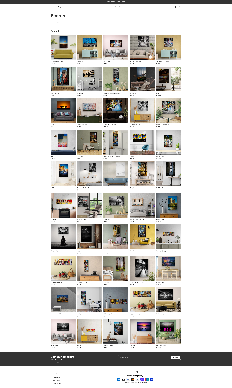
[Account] (175, 7)
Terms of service (56, 374)
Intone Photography (132, 382)
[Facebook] (133, 372)
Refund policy (56, 377)
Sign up (175, 357)
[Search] (171, 7)
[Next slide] (73, 47)
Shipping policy (56, 383)
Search (54, 371)
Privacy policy (56, 380)
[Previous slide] (53, 47)
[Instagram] (137, 372)
